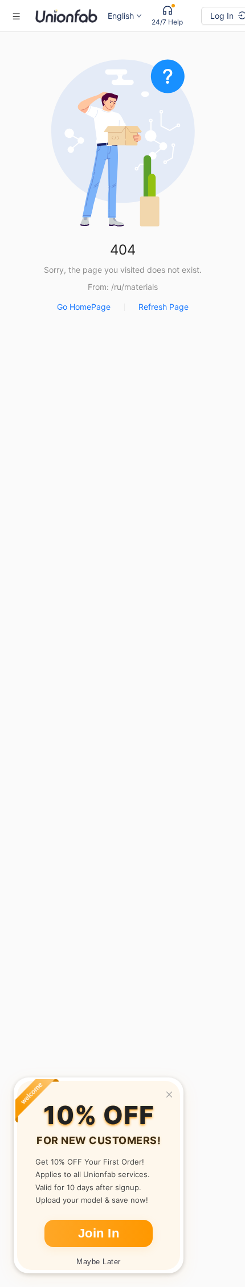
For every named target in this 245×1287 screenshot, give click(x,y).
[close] (169, 1094)
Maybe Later (98, 1261)
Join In (99, 1233)
